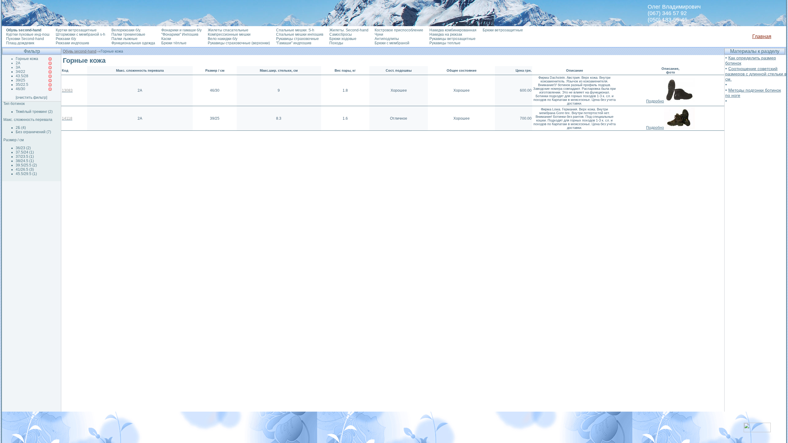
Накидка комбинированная (452, 30)
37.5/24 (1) (25, 152)
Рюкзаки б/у (66, 39)
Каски (166, 39)
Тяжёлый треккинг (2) (34, 112)
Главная (761, 36)
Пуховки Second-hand (25, 39)
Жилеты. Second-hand (348, 30)
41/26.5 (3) (25, 169)
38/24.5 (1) (25, 161)
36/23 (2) (23, 148)
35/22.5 (22, 84)
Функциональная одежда (133, 43)
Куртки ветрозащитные (76, 30)
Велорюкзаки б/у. (126, 30)
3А (18, 67)
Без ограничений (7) (33, 132)
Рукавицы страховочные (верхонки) (239, 43)
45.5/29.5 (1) (26, 174)
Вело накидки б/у (222, 39)
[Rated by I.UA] (757, 430)
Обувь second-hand (79, 51)
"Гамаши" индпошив (293, 43)
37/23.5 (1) (25, 156)
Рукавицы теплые (444, 43)
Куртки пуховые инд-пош (28, 34)
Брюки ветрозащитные (503, 30)
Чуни (379, 34)
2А (18, 63)
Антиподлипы (387, 39)
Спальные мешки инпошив (299, 34)
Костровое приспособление (399, 30)
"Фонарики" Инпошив (179, 34)
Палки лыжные (124, 39)
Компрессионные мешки (229, 34)
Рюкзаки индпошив (72, 43)
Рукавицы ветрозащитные (452, 39)
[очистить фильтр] (31, 97)
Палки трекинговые (128, 34)
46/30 (20, 89)
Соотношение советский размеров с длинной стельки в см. (755, 74)
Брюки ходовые (342, 39)
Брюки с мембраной (392, 43)
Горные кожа (27, 59)
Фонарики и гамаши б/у (181, 30)
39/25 (20, 80)
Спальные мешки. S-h (295, 30)
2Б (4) (21, 128)
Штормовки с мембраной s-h (80, 34)
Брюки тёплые (174, 43)
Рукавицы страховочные (297, 39)
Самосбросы (340, 34)
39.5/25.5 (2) (26, 165)
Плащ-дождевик (20, 43)
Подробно (655, 101)
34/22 (20, 72)
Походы (336, 43)
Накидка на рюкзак (445, 34)
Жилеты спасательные (228, 30)
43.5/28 (22, 76)
